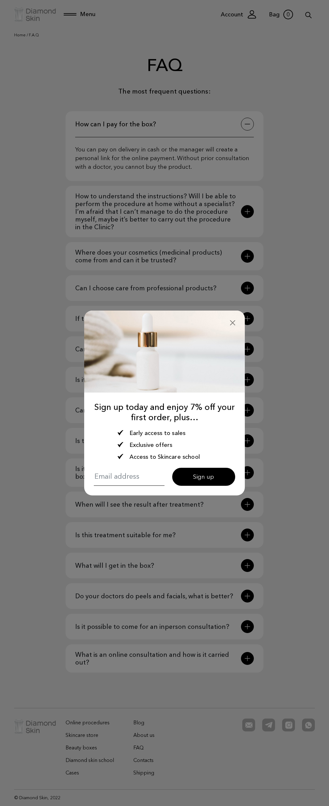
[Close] (232, 323)
